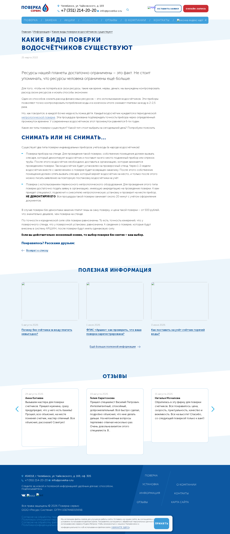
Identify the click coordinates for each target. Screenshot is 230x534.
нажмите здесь (120, 527)
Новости (90, 20)
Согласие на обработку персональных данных (50, 517)
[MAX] (107, 7)
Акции (69, 20)
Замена (51, 20)
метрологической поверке (38, 117)
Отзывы (111, 20)
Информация (149, 493)
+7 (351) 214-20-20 (78, 10)
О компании (135, 20)
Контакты (162, 20)
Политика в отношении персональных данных (50, 519)
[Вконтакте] (23, 495)
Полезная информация (115, 270)
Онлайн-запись (196, 9)
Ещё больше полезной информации (113, 346)
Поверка (31, 20)
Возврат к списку (37, 250)
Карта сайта (180, 502)
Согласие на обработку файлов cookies (46, 522)
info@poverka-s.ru (111, 10)
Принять (161, 523)
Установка (150, 484)
